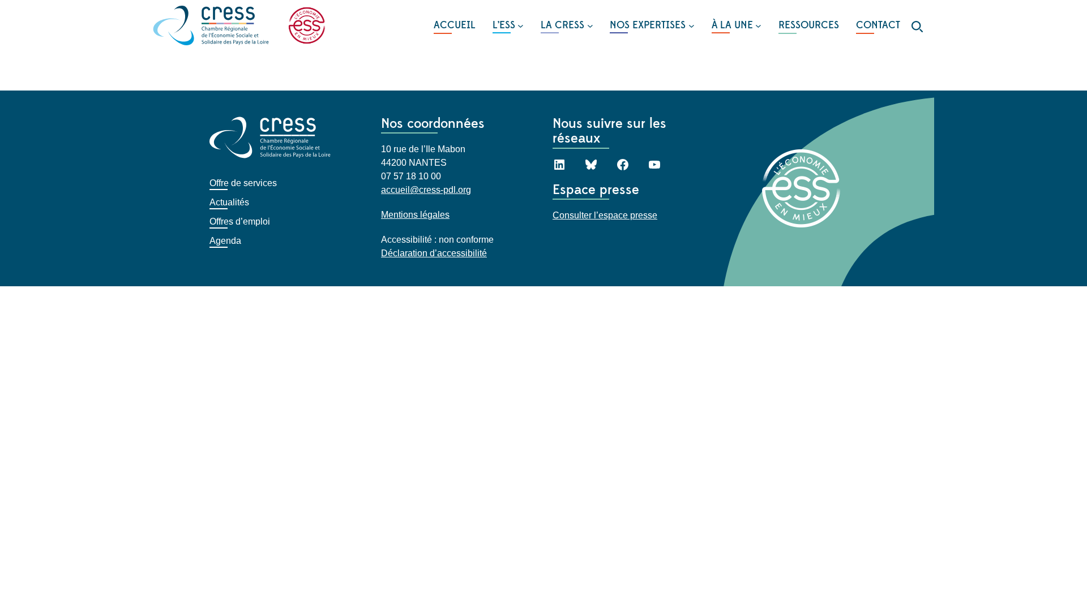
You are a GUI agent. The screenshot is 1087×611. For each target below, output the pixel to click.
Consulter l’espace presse (605, 215)
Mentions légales (415, 215)
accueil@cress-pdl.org (426, 190)
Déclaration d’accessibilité (434, 253)
